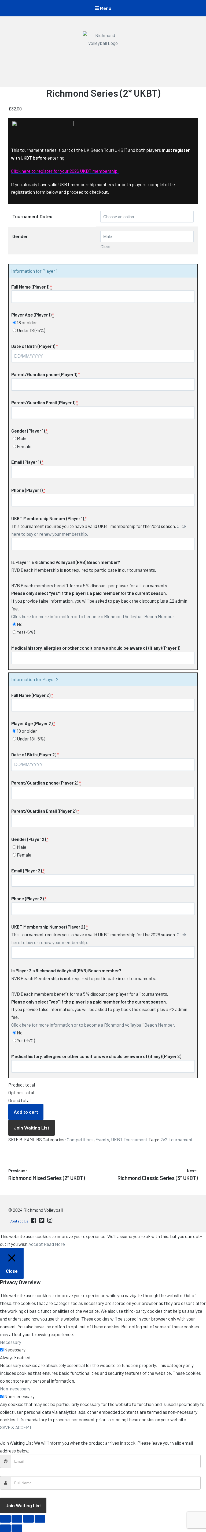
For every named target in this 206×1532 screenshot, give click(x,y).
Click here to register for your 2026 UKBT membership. (65, 171)
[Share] (28, 1519)
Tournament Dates (32, 216)
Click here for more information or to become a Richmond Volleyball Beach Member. (93, 616)
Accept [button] (35, 1244)
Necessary (14, 1349)
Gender (20, 236)
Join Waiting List (31, 1128)
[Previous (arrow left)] (5, 1528)
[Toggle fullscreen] (17, 1519)
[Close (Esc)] (40, 1519)
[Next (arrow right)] (17, 1528)
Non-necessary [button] (15, 1388)
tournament (181, 1139)
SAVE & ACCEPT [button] (16, 1427)
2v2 (163, 1139)
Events (102, 1139)
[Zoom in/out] (5, 1519)
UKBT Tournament (129, 1139)
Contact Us (18, 1221)
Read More (54, 1244)
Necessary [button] (10, 1342)
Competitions (80, 1139)
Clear (105, 246)
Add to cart (26, 1112)
